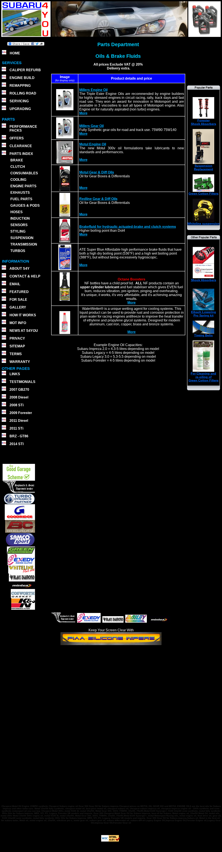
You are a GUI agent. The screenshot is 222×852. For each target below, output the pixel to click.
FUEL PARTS (21, 199)
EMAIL (15, 284)
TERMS (16, 354)
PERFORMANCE (23, 126)
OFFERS (17, 138)
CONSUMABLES (24, 173)
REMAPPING (20, 85)
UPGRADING (20, 109)
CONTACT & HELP (25, 276)
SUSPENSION (21, 238)
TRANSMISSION (23, 244)
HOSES (16, 212)
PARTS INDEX (21, 154)
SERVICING (19, 101)
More (83, 113)
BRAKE (16, 160)
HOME (15, 53)
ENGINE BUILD (22, 78)
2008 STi (17, 405)
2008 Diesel (19, 397)
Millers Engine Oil (93, 90)
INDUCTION (20, 218)
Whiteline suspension (203, 223)
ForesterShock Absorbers (203, 122)
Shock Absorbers (203, 280)
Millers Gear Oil (91, 126)
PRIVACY (17, 338)
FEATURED (19, 292)
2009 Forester (21, 413)
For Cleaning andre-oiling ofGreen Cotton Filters (204, 377)
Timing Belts (203, 335)
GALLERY (18, 307)
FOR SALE (18, 299)
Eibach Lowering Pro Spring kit (203, 313)
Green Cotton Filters (204, 193)
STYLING (17, 231)
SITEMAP (17, 346)
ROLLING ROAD (23, 93)
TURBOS (17, 251)
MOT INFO (18, 323)
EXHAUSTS (20, 192)
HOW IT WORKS (23, 315)
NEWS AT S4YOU (24, 330)
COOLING (18, 179)
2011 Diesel (19, 420)
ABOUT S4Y (20, 268)
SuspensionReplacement (203, 167)
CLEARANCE (21, 146)
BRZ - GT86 (19, 436)
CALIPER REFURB (25, 70)
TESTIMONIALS (22, 382)
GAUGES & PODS (25, 205)
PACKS (15, 130)
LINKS (15, 374)
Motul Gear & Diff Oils (96, 172)
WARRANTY (20, 362)
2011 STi (16, 428)
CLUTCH (17, 167)
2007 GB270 (19, 389)
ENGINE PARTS (23, 186)
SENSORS (19, 225)
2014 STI (17, 444)
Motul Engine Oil (92, 144)
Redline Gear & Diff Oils (98, 199)
